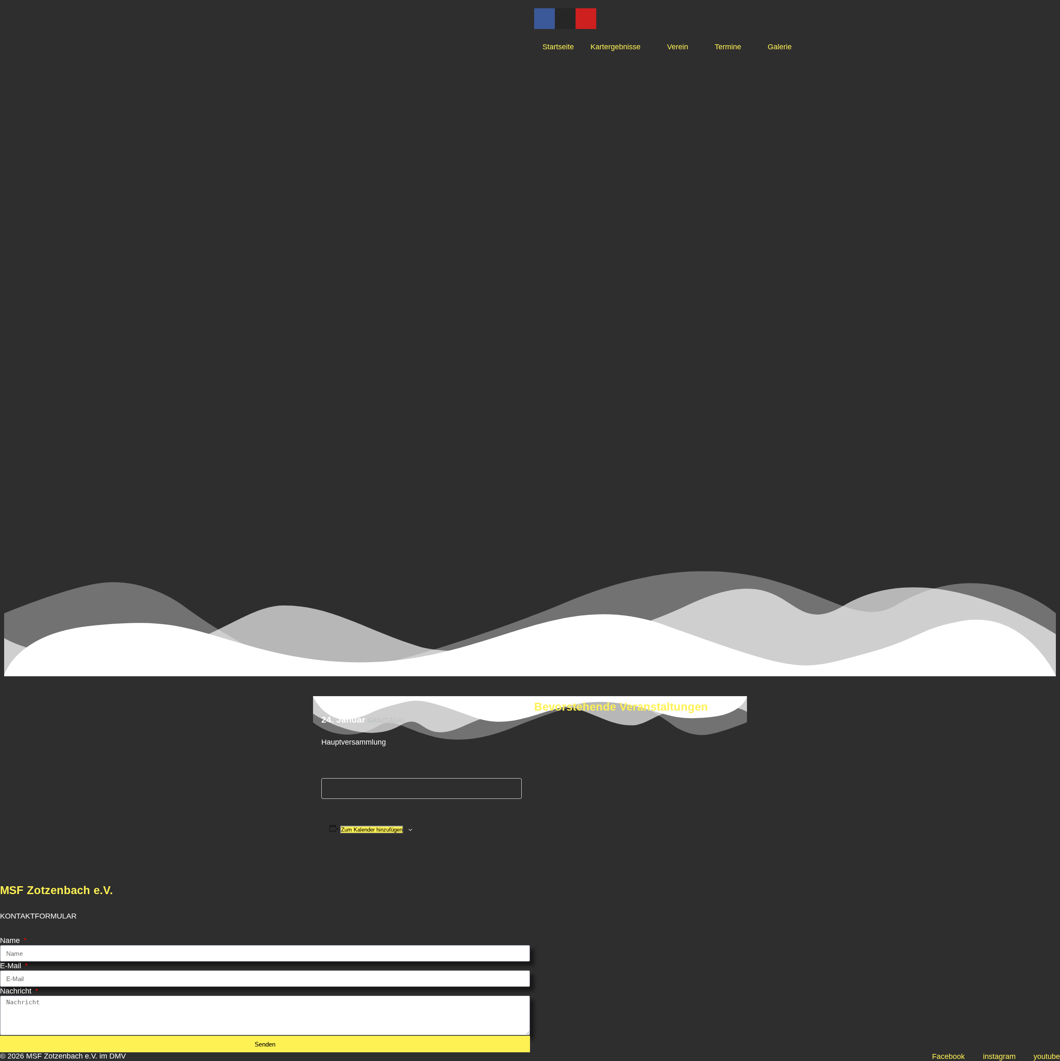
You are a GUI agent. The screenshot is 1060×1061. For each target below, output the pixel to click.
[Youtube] (586, 18)
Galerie (780, 47)
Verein (677, 47)
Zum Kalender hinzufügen (371, 830)
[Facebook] (544, 18)
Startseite (558, 47)
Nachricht (17, 991)
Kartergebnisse (615, 47)
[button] (320, 868)
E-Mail (11, 966)
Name (11, 940)
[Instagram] (565, 18)
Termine (728, 47)
